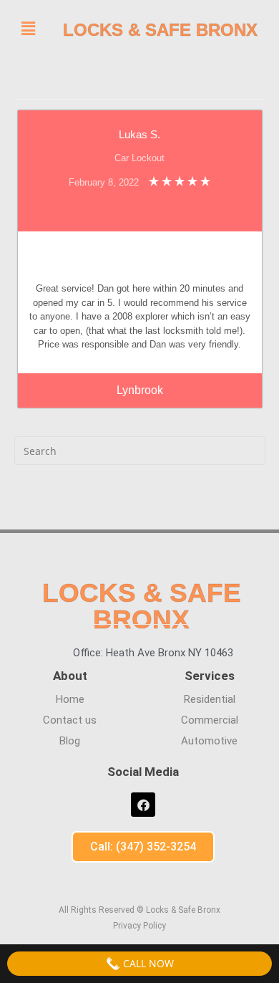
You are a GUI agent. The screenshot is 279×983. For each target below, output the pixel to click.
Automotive (209, 740)
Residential (209, 699)
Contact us (70, 720)
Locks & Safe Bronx (160, 29)
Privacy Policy (139, 926)
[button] (28, 28)
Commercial (209, 720)
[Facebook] (143, 804)
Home (70, 699)
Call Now (147, 963)
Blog (69, 740)
